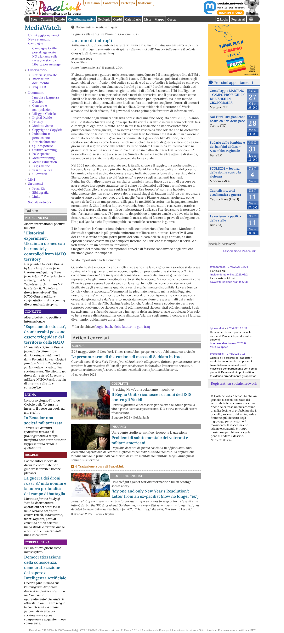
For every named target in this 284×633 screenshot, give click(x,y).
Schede (78, 346)
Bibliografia (40, 192)
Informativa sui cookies (183, 630)
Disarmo (32, 455)
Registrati (238, 19)
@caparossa (217, 266)
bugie (99, 327)
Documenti (36, 92)
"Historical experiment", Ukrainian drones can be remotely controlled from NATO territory (45, 246)
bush (108, 327)
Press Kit (38, 188)
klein (117, 327)
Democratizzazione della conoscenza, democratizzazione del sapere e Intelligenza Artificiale (45, 567)
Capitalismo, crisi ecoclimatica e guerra (225, 192)
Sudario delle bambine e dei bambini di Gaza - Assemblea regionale (227, 147)
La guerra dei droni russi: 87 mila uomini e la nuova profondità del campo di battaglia (45, 485)
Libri (31, 179)
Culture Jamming (44, 150)
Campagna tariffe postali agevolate (44, 50)
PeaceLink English (41, 218)
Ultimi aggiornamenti (43, 35)
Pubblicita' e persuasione (41, 136)
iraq (147, 327)
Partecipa (128, 3)
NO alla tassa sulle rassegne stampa (45, 58)
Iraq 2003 (39, 87)
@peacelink (217, 328)
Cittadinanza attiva (81, 19)
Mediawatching (43, 158)
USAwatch (39, 174)
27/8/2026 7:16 (236, 353)
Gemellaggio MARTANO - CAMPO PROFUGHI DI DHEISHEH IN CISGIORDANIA (227, 97)
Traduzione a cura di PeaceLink (101, 466)
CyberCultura (37, 542)
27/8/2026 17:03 (237, 328)
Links (36, 196)
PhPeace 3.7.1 (129, 630)
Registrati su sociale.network (234, 383)
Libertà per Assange (46, 64)
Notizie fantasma (44, 142)
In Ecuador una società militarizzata (43, 420)
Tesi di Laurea (42, 170)
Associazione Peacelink (239, 251)
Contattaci (110, 3)
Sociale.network (39, 202)
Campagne (35, 43)
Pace (34, 19)
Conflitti (33, 311)
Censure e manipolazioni (42, 108)
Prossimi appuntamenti (233, 82)
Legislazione (41, 166)
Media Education (44, 162)
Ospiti (117, 19)
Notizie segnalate (44, 75)
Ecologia (104, 19)
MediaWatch (43, 28)
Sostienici (145, 3)
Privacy (37, 122)
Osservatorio (37, 70)
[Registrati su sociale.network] (231, 14)
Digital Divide (42, 117)
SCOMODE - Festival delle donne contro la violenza (225, 172)
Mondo (60, 19)
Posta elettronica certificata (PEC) (237, 630)
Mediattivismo (42, 126)
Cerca (171, 19)
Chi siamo (92, 3)
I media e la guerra (45, 97)
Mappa (159, 19)
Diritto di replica (207, 630)
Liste (147, 19)
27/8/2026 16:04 (238, 266)
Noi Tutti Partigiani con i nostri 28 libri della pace (227, 119)
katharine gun (132, 327)
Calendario (133, 19)
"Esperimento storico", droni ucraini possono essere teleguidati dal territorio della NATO (45, 334)
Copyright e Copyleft (47, 130)
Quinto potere (42, 146)
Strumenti (35, 183)
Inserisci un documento (40, 81)
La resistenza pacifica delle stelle (225, 218)
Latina (30, 394)
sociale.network (222, 244)
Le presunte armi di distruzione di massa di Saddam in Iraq (126, 356)
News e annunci (39, 39)
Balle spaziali (41, 154)
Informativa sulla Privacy (154, 630)
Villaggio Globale (44, 114)
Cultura (46, 19)
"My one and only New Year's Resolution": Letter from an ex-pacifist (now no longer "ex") (154, 493)
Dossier (37, 101)
